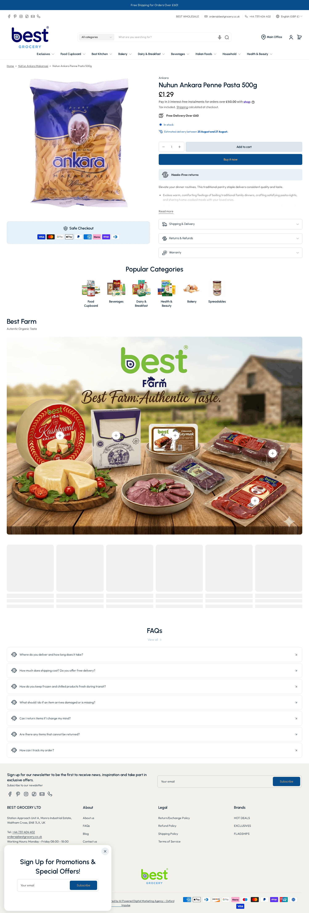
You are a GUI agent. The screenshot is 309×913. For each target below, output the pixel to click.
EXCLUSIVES (242, 826)
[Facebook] (9, 16)
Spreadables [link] (217, 301)
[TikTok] (26, 16)
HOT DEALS (242, 818)
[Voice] (219, 37)
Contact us (90, 841)
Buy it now (231, 159)
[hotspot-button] (60, 435)
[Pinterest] (15, 16)
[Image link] (91, 294)
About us (88, 818)
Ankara (164, 78)
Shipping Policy (168, 834)
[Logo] (30, 37)
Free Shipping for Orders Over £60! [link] (154, 5)
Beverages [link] (116, 301)
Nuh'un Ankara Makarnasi (33, 66)
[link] (154, 640)
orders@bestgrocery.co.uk (24, 837)
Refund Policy (167, 826)
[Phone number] (38, 16)
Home (10, 66)
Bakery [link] (192, 301)
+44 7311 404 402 (23, 832)
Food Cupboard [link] (91, 304)
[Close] (105, 851)
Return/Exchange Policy (174, 818)
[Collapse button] (154, 654)
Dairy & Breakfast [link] (141, 304)
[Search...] (226, 37)
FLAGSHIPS (242, 834)
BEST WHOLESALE (187, 16)
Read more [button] (166, 211)
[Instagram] (21, 16)
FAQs (86, 826)
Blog (86, 834)
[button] (289, 16)
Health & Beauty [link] (166, 304)
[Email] (32, 16)
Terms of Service (169, 841)
